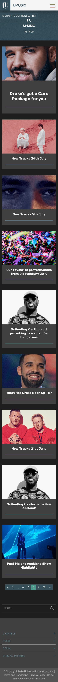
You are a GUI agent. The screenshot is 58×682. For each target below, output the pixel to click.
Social (7, 648)
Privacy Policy (37, 675)
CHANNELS (9, 633)
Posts (7, 641)
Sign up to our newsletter (19, 15)
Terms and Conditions (16, 675)
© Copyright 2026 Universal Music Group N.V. (28, 671)
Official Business (14, 655)
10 (44, 587)
